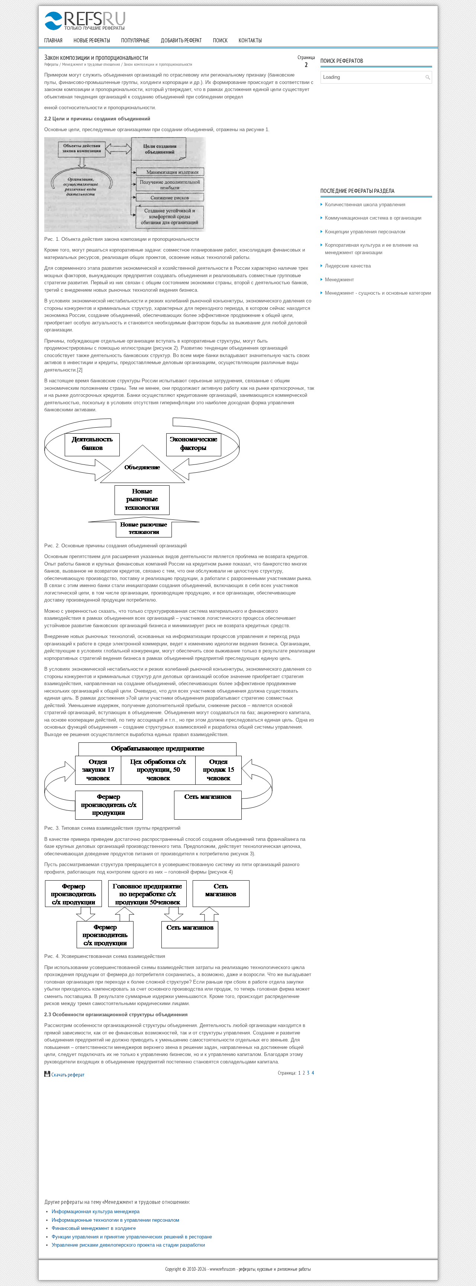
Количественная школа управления (365, 204)
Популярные (135, 40)
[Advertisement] (179, 1138)
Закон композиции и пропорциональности (158, 64)
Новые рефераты (92, 40)
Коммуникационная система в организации (373, 218)
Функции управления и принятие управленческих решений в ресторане (132, 1237)
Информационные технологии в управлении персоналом (115, 1220)
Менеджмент (339, 279)
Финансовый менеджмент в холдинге (94, 1228)
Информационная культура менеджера (95, 1211)
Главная (53, 40)
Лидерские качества (348, 266)
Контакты (250, 40)
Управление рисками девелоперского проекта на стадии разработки (128, 1245)
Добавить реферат (181, 40)
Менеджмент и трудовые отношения (91, 64)
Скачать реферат (67, 1074)
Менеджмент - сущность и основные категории (378, 293)
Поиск (220, 40)
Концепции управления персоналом (365, 231)
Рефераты (51, 64)
